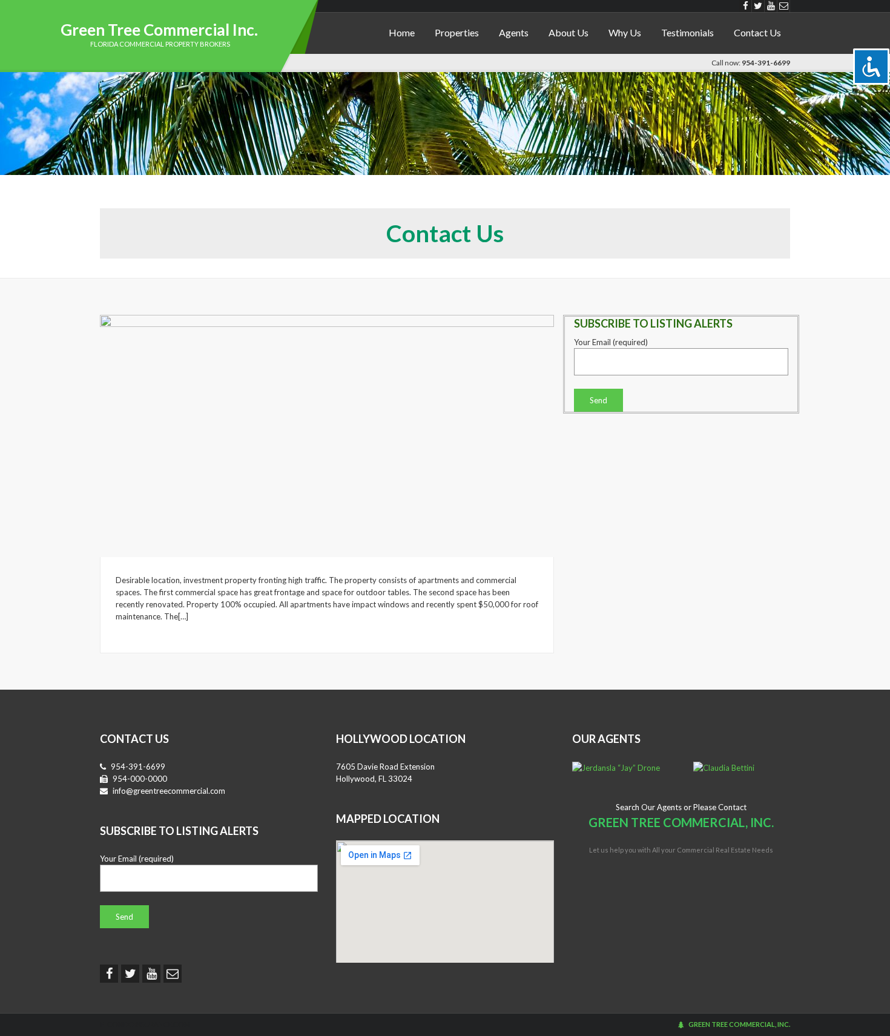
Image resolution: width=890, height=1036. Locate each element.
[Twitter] (758, 6)
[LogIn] (681, 1024)
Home (402, 32)
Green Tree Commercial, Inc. (739, 1024)
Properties (457, 32)
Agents (514, 32)
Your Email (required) (611, 342)
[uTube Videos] (771, 6)
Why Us (624, 32)
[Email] (783, 6)
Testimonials (687, 32)
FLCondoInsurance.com (145, 1024)
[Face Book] (745, 6)
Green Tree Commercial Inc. (159, 29)
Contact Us (757, 32)
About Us (568, 32)
